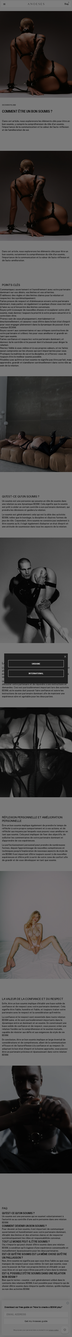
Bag (67, 4)
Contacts (7, 1314)
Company (7, 1304)
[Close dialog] (67, 1303)
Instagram (6, 1321)
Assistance (8, 1309)
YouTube (5, 1330)
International (36, 673)
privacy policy (54, 1330)
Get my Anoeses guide (36, 1321)
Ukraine (36, 663)
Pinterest (6, 1327)
